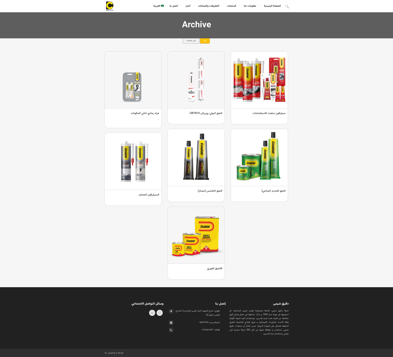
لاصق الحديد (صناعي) (274, 191)
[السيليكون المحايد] (133, 161)
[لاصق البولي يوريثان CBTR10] (196, 79)
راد (105, 353)
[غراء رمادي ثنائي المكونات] (133, 79)
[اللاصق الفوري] (196, 235)
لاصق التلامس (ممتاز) (210, 191)
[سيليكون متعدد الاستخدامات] (259, 79)
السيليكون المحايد (148, 195)
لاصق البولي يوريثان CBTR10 (206, 113)
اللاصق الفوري (214, 268)
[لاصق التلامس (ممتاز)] (196, 157)
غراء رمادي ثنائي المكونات (145, 113)
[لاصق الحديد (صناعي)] (259, 157)
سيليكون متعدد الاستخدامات (269, 113)
